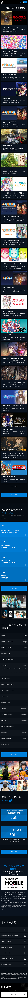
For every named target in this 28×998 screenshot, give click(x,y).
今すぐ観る (14, 495)
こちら (22, 671)
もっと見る (14, 486)
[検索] (21, 2)
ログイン (24, 2)
